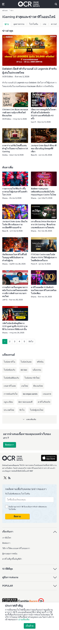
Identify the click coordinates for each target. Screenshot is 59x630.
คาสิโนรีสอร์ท (44, 402)
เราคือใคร (6, 537)
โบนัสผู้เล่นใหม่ (36, 410)
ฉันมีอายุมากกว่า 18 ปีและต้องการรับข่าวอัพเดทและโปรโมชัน (28, 508)
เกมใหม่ (24, 386)
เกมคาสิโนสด (10, 386)
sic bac (24, 370)
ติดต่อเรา (9, 444)
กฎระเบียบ (8, 402)
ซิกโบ (21, 410)
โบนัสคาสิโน (9, 362)
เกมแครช (47, 394)
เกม (44, 24)
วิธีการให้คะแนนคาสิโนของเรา (16, 548)
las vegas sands (30, 394)
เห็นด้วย (30, 625)
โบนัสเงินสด (26, 362)
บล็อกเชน (37, 370)
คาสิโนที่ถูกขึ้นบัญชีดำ (12, 559)
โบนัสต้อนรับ (9, 370)
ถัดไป (30, 341)
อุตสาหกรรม (18, 24)
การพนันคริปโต (10, 394)
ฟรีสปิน (40, 362)
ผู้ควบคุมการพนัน (9, 553)
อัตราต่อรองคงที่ (25, 402)
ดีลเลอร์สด (38, 386)
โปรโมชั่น (33, 24)
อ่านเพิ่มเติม (24, 619)
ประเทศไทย (9, 410)
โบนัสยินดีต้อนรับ (11, 378)
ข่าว (7, 24)
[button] (29, 419)
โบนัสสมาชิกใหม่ (32, 378)
